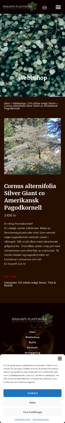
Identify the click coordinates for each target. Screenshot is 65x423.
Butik (32, 342)
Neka (32, 402)
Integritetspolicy (23, 419)
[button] (60, 358)
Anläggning (32, 352)
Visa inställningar (32, 412)
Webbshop (19, 103)
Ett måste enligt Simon (42, 103)
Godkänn (32, 393)
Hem (7, 103)
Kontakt (32, 347)
